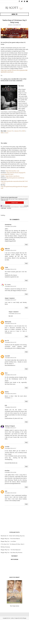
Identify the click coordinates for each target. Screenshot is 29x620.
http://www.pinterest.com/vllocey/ (15, 177)
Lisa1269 (7, 356)
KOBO (23, 131)
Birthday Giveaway (5, 547)
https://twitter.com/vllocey (12, 176)
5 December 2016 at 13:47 (10, 286)
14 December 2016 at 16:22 (15, 313)
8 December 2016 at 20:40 (10, 472)
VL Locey (9, 208)
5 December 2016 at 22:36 (10, 374)
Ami (6, 491)
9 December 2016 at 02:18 (10, 492)
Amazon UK (17, 131)
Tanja (6, 267)
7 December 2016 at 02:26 (10, 407)
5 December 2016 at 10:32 (10, 250)
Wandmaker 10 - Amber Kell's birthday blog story (13, 535)
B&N (2, 132)
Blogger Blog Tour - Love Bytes (8, 541)
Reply (26, 244)
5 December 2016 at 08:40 (10, 226)
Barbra (7, 391)
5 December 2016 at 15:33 (10, 342)
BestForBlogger (23, 618)
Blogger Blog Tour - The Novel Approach (10, 549)
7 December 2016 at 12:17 (10, 427)
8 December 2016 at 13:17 (10, 448)
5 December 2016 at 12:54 (10, 269)
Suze (6, 373)
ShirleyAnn (8, 321)
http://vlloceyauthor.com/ (12, 170)
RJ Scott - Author (10, 618)
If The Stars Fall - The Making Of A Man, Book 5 (12, 544)
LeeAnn (7, 446)
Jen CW (7, 340)
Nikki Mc (7, 248)
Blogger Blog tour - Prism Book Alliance (10, 538)
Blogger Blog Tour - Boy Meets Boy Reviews (11, 552)
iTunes (6, 132)
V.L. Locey (8, 284)
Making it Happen (10, 426)
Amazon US (10, 131)
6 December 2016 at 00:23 (10, 393)
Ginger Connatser (14, 311)
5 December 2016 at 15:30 (10, 323)
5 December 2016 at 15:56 (10, 357)
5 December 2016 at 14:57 (10, 300)
